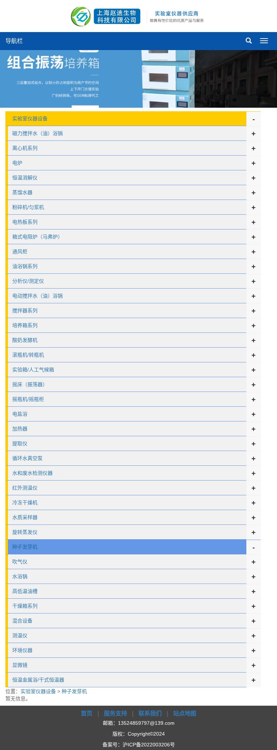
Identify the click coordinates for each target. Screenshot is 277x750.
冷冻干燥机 (25, 502)
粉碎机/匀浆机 (28, 207)
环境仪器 (22, 650)
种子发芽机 (74, 691)
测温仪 (19, 635)
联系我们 (150, 713)
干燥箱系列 (25, 606)
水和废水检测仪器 (32, 473)
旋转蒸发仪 (25, 532)
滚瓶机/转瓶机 (28, 355)
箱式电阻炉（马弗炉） (37, 237)
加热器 (19, 429)
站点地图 (184, 713)
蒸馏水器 (22, 192)
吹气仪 (19, 561)
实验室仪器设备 (30, 118)
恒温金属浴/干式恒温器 (38, 680)
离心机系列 (25, 148)
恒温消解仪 (25, 177)
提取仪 (19, 443)
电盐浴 (19, 414)
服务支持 (115, 713)
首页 (86, 713)
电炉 (17, 163)
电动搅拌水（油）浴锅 (37, 296)
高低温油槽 (25, 591)
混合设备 (22, 621)
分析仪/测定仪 (28, 281)
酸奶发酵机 (25, 340)
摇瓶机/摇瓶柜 (28, 399)
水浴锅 (19, 576)
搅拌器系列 (25, 310)
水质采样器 (25, 517)
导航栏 (14, 41)
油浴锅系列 (25, 266)
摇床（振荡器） (30, 384)
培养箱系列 (25, 325)
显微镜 (19, 665)
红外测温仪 (25, 488)
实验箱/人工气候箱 (33, 369)
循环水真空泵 (27, 458)
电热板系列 (25, 222)
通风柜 (19, 251)
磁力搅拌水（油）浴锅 (37, 133)
